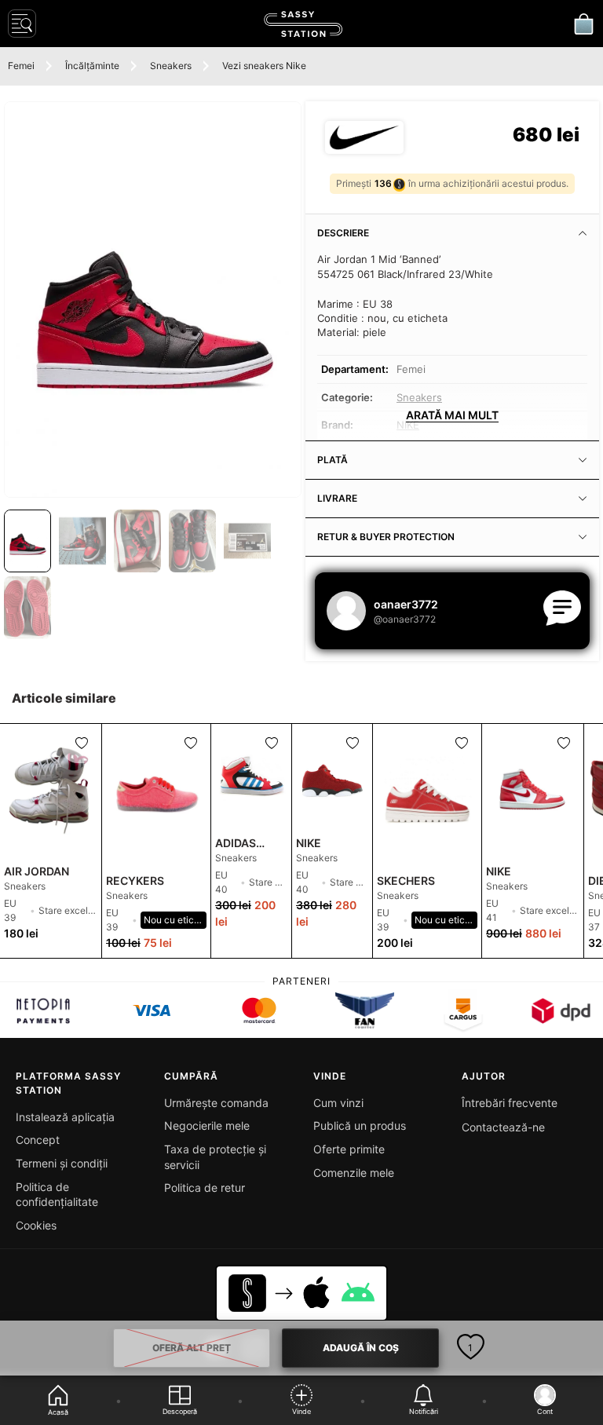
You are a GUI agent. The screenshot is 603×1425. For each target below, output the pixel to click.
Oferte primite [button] (349, 1149)
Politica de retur (204, 1187)
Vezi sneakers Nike (264, 65)
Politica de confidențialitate (57, 1194)
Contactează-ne (503, 1127)
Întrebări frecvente (509, 1102)
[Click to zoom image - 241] (153, 299)
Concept (38, 1139)
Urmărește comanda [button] (216, 1102)
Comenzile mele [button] (353, 1172)
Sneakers (171, 65)
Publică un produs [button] (359, 1125)
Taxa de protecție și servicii (215, 1156)
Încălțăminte (92, 65)
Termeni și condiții (62, 1163)
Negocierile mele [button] (207, 1125)
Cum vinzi (338, 1102)
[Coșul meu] (583, 23)
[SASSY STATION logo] (303, 24)
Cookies (36, 1225)
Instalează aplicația (65, 1117)
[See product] (50, 791)
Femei (21, 65)
